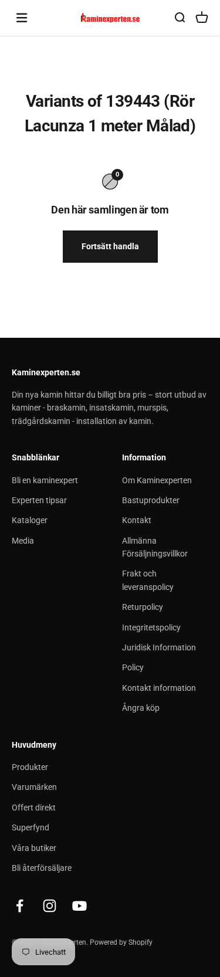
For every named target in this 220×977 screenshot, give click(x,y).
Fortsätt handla (110, 246)
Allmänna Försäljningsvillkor (155, 547)
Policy (133, 667)
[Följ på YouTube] (79, 906)
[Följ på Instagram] (49, 906)
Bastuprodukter (151, 500)
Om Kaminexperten (157, 480)
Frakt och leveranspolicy (148, 580)
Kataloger (30, 520)
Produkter (30, 767)
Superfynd (30, 827)
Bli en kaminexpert (45, 480)
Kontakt (136, 520)
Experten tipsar (39, 500)
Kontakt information (159, 688)
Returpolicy (142, 607)
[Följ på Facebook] (20, 906)
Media (23, 540)
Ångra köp (141, 708)
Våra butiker (34, 848)
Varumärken (34, 787)
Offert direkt (34, 807)
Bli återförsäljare (42, 868)
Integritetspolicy (151, 627)
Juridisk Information (159, 647)
